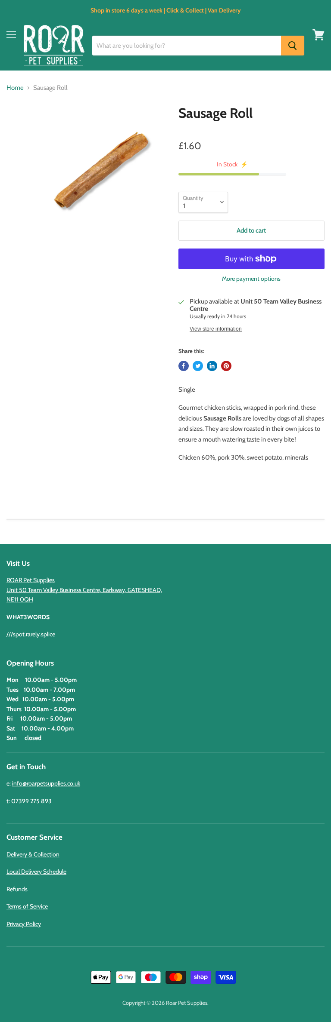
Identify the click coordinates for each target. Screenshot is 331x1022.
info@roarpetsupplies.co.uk (46, 783)
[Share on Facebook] (183, 366)
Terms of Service (27, 906)
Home (15, 88)
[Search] (292, 45)
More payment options (251, 278)
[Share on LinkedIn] (212, 366)
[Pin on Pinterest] (226, 366)
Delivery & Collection (32, 854)
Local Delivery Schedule (36, 871)
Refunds (17, 889)
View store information (216, 329)
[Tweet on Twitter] (198, 366)
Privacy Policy (23, 924)
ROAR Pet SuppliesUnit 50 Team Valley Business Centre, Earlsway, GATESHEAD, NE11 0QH (84, 589)
